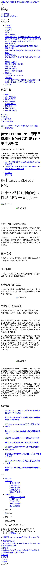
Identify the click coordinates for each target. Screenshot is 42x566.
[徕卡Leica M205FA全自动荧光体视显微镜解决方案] (23, 426)
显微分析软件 (10, 108)
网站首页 (8, 25)
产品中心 (4, 117)
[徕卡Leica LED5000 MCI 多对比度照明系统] (22, 438)
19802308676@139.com (9, 16)
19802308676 (5, 14)
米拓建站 (13, 533)
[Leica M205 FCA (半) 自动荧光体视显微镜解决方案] (23, 463)
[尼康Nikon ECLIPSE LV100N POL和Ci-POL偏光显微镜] (23, 449)
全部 (7, 32)
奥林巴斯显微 (10, 99)
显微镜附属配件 (11, 110)
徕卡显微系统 (10, 97)
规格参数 (8, 175)
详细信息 (8, 173)
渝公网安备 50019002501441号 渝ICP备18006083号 (20, 537)
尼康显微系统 (10, 104)
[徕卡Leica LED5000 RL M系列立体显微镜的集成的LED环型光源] (23, 413)
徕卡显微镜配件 (7, 121)
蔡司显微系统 (10, 101)
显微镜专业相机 (11, 106)
